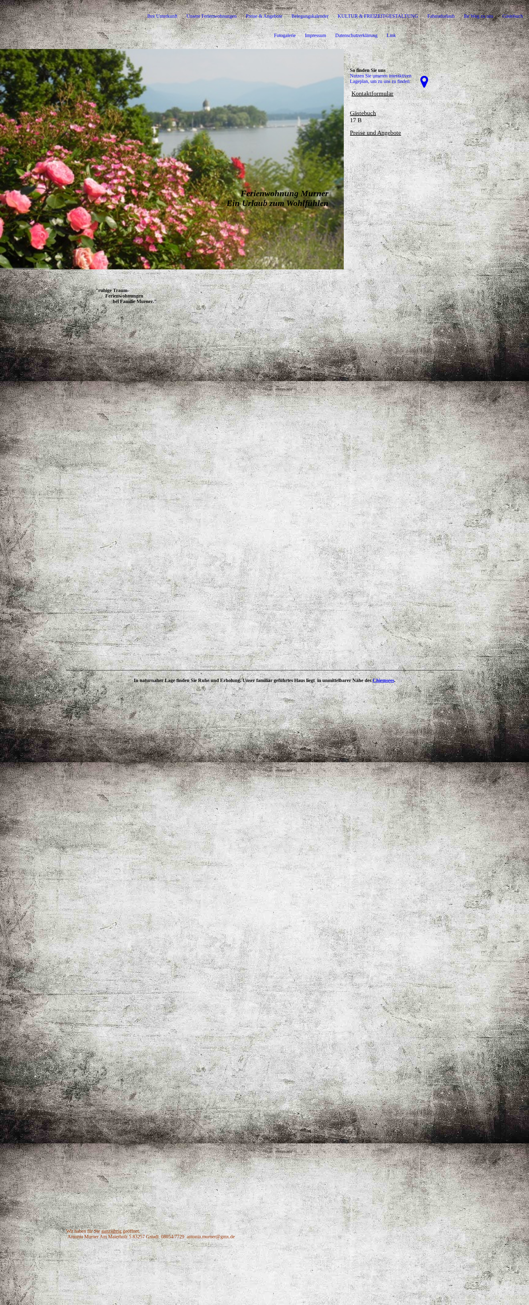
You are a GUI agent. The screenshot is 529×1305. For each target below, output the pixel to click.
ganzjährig (111, 1231)
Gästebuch (512, 16)
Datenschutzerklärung (356, 35)
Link (391, 35)
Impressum (315, 35)
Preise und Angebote (375, 132)
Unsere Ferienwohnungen (211, 16)
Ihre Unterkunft (162, 16)
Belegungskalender (309, 16)
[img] (172, 159)
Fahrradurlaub (441, 16)
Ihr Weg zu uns (478, 16)
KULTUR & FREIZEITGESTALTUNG (378, 16)
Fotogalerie (285, 35)
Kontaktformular (372, 93)
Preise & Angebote (264, 16)
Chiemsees (383, 680)
